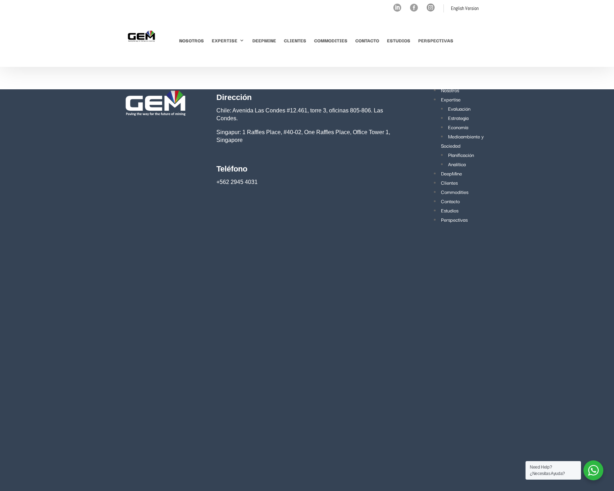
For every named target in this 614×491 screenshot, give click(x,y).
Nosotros (191, 40)
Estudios (398, 40)
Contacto (367, 40)
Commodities (331, 40)
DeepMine (264, 40)
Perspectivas (435, 40)
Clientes (295, 40)
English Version (465, 8)
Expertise (224, 40)
